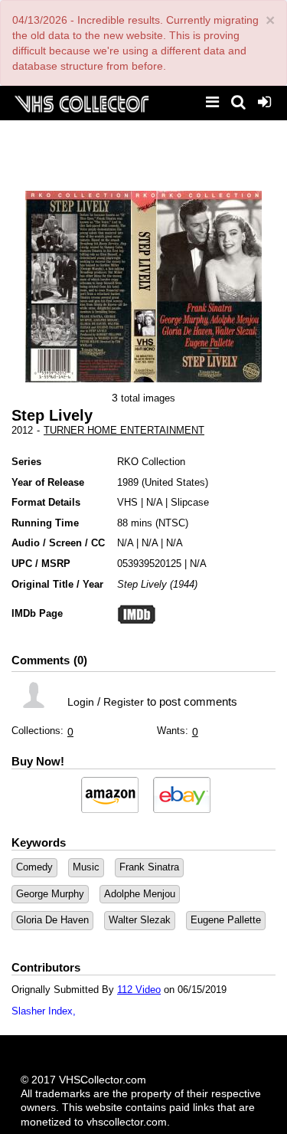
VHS (127, 502)
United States (175, 482)
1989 (128, 482)
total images (148, 398)
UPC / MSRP (40, 563)
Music (86, 867)
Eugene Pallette (226, 920)
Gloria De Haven (52, 920)
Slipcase (190, 502)
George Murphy (50, 894)
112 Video (139, 989)
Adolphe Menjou (139, 894)
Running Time (45, 523)
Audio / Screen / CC (58, 543)
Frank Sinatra (149, 867)
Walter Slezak (140, 920)
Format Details (45, 502)
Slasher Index (42, 1011)
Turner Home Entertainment (124, 430)
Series (26, 461)
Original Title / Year (57, 584)
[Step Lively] (78, 286)
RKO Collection (151, 461)
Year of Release (47, 482)
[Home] (81, 102)
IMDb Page (37, 613)
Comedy (34, 867)
